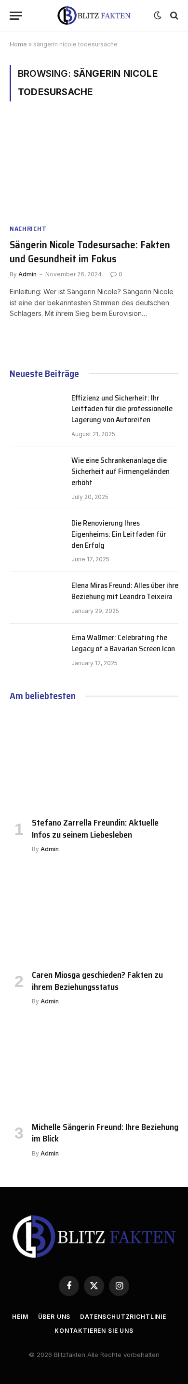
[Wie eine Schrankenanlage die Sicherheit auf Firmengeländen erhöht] (36, 472)
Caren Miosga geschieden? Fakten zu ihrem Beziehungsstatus (97, 980)
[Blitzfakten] (94, 15)
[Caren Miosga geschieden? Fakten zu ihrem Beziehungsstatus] (94, 913)
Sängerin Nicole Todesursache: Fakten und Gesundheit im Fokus (90, 252)
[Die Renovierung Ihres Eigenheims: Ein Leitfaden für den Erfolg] (36, 535)
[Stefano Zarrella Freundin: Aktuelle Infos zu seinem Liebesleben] (94, 761)
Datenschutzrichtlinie (123, 1316)
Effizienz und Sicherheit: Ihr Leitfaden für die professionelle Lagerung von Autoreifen (122, 409)
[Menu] (16, 16)
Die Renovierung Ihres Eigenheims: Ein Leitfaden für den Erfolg (118, 534)
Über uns (54, 1316)
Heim (20, 1316)
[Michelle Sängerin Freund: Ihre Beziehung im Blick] (94, 1065)
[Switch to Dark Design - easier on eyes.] (157, 15)
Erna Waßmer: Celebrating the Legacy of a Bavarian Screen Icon (123, 643)
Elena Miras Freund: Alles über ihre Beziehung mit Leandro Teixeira (124, 590)
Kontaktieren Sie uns (94, 1330)
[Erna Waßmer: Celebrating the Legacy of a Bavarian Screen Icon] (36, 649)
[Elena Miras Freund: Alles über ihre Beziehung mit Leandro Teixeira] (36, 597)
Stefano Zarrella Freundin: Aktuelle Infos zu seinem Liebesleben (95, 828)
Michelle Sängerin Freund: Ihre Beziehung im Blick (105, 1132)
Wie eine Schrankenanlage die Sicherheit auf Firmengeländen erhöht (120, 471)
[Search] (173, 16)
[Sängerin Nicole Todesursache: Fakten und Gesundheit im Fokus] (94, 168)
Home (18, 44)
